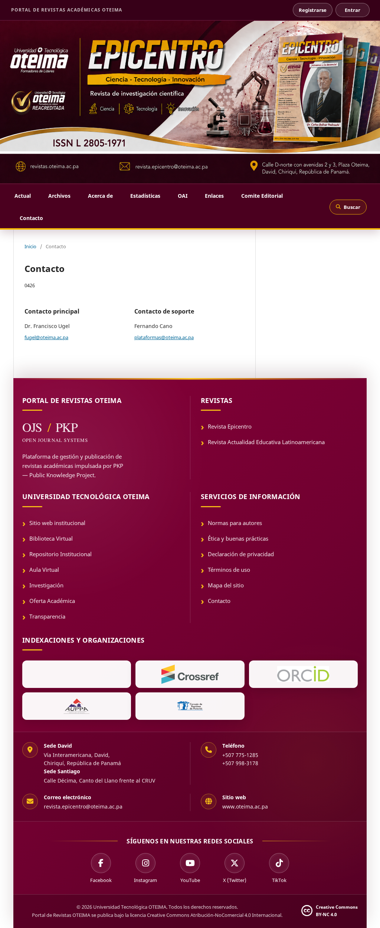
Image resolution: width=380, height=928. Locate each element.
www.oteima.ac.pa (245, 806)
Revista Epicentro (230, 426)
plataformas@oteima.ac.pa (164, 337)
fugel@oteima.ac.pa (46, 337)
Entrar (352, 10)
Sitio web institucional (57, 523)
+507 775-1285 (240, 754)
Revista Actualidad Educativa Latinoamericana (266, 442)
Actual (22, 195)
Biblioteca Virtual (51, 538)
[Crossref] (189, 674)
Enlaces (214, 195)
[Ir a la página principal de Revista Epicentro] (190, 102)
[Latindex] (76, 674)
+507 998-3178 (240, 763)
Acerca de (100, 195)
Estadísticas (145, 195)
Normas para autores (235, 523)
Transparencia (47, 616)
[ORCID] (303, 674)
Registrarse (313, 10)
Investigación (46, 585)
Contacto (31, 218)
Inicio (30, 246)
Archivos (59, 195)
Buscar (352, 207)
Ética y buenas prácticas (238, 538)
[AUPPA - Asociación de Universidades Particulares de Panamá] (76, 706)
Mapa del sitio (226, 585)
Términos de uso (229, 569)
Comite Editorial (262, 195)
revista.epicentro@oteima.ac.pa (83, 806)
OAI (182, 195)
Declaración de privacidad (241, 554)
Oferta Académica (52, 600)
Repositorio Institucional (60, 554)
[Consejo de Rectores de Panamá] (189, 706)
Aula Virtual (44, 569)
